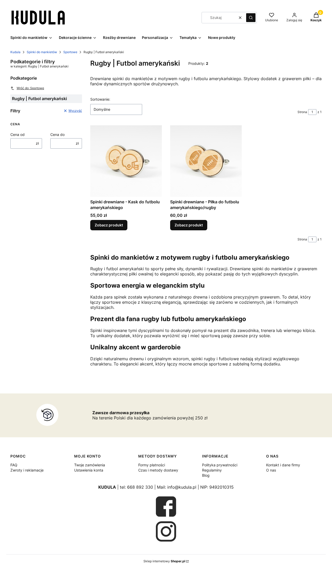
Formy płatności (151, 465)
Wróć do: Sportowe (30, 88)
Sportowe (70, 52)
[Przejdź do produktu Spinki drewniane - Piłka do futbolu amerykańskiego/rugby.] (206, 161)
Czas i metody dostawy (158, 470)
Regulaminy (212, 470)
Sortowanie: (100, 99)
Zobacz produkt (109, 225)
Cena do (57, 134)
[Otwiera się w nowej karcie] (166, 506)
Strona (302, 112)
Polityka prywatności (219, 465)
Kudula (15, 52)
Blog (206, 475)
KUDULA (107, 487)
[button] (250, 17)
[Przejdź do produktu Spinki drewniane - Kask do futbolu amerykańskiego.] (126, 161)
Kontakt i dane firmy (283, 465)
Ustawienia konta (88, 470)
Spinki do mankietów (42, 52)
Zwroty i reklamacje (27, 470)
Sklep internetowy (164, 561)
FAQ (13, 465)
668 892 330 (140, 487)
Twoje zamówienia (89, 465)
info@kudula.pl (181, 487)
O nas (271, 470)
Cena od (17, 134)
